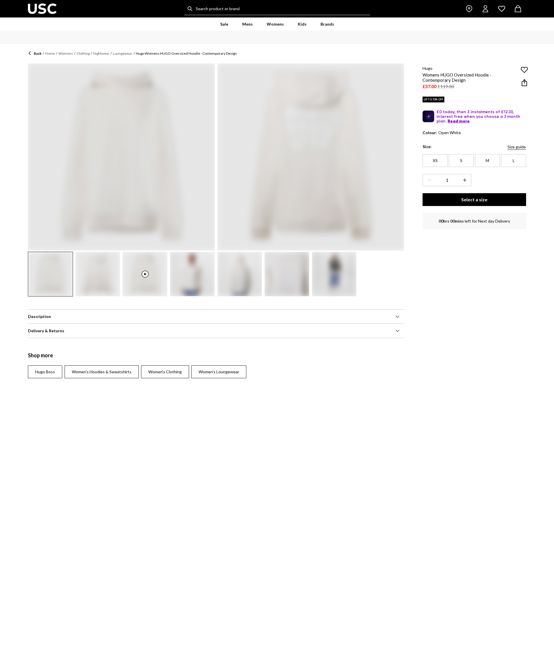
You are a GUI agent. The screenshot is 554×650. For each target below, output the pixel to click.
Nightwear (101, 53)
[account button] (485, 9)
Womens (65, 53)
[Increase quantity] (466, 180)
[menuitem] (224, 24)
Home (50, 53)
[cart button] (518, 9)
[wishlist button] (502, 9)
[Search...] (190, 8)
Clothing (83, 53)
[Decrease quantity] (428, 180)
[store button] (469, 9)
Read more (459, 121)
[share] (524, 82)
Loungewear (122, 53)
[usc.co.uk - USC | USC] (42, 8)
